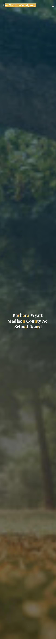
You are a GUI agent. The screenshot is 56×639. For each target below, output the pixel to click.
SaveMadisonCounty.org (19, 5)
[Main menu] (51, 5)
